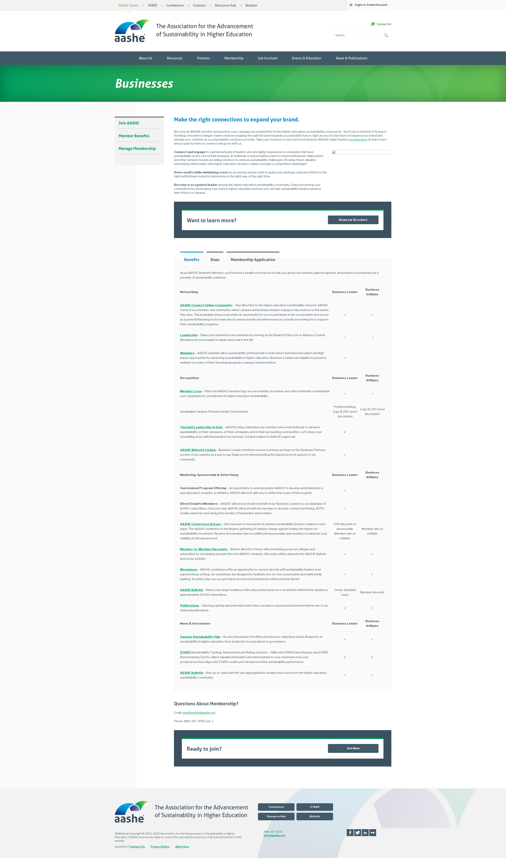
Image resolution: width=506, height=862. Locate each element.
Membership (233, 58)
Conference (175, 6)
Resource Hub (225, 6)
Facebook (350, 832)
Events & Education (306, 58)
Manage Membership (137, 148)
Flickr (372, 832)
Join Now (353, 748)
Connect (199, 6)
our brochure (358, 139)
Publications (189, 605)
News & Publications (351, 58)
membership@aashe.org (198, 713)
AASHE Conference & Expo (200, 524)
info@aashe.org (274, 835)
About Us (145, 58)
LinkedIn (365, 832)
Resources (174, 58)
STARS (152, 6)
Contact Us (384, 24)
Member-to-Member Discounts (204, 549)
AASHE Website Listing (198, 450)
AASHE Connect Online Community (206, 305)
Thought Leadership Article (201, 427)
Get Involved (267, 58)
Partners (203, 58)
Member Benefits (134, 135)
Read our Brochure (353, 220)
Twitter (357, 832)
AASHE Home (128, 6)
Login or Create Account (371, 5)
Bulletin (251, 6)
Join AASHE (129, 123)
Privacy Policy (160, 846)
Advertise (182, 846)
